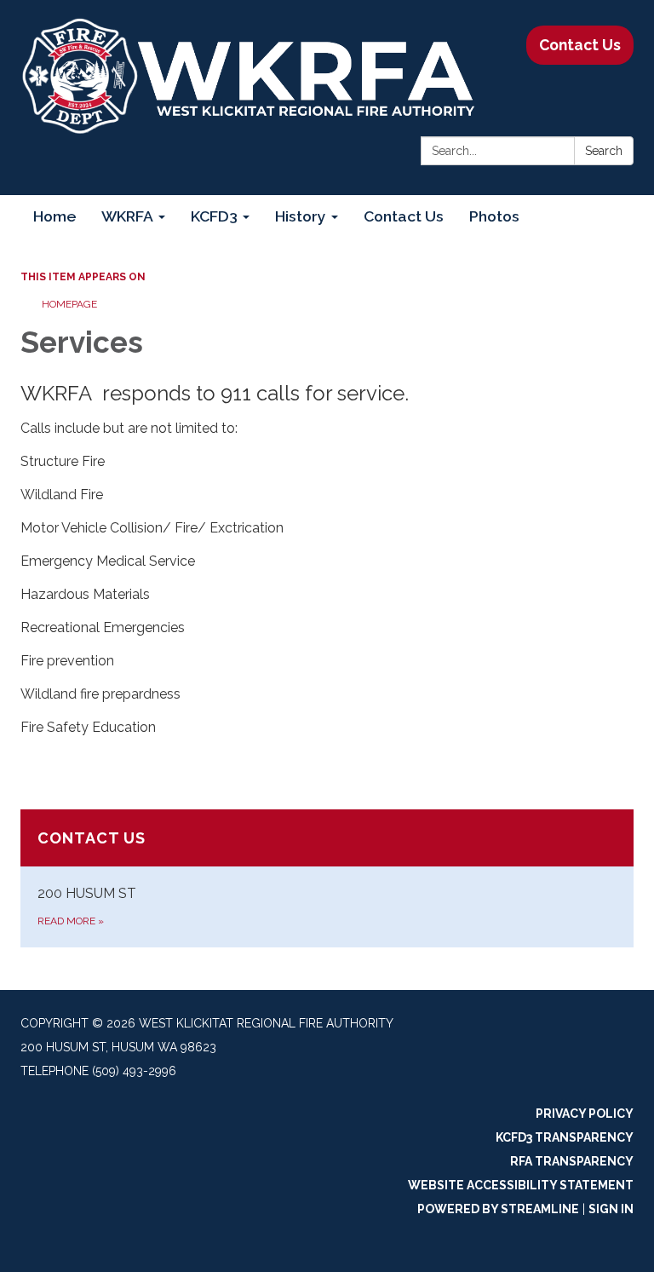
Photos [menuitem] (494, 216)
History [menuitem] (300, 216)
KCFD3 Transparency (565, 1137)
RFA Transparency (572, 1161)
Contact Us (580, 45)
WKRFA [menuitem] (127, 216)
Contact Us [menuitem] (404, 216)
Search (603, 151)
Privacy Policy (585, 1113)
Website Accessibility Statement (521, 1185)
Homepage (69, 304)
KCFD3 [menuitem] (214, 216)
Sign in (611, 1209)
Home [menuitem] (54, 216)
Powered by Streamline (498, 1209)
